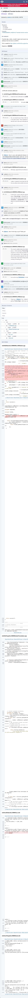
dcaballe (6, 27)
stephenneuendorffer (21, 74)
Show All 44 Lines (17, 932)
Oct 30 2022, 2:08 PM (8, 56)
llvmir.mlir (11, 338)
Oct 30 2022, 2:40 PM (8, 83)
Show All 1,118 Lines (18, 939)
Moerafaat (18, 62)
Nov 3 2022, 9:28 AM (8, 175)
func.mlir (11, 334)
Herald (5, 58)
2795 (5, 194)
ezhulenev (18, 268)
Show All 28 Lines (17, 632)
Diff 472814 (21, 129)
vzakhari (9, 17)
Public (11, 13)
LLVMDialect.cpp (12, 325)
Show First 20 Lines (9, 349)
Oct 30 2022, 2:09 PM (8, 79)
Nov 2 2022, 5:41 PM (8, 131)
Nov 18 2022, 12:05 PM (9, 293)
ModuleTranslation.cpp (14, 329)
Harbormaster (7, 81)
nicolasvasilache (8, 29)
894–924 (6, 96)
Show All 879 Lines (18, 639)
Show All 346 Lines (17, 809)
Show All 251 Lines (18, 816)
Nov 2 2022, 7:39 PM (8, 152)
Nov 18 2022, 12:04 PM (9, 284)
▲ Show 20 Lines (9, 397)
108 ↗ (5, 102)
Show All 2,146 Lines (18, 349)
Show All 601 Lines (18, 397)
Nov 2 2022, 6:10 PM (8, 147)
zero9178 (23, 62)
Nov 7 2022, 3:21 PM (8, 224)
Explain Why (6, 283)
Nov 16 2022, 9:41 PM (8, 237)
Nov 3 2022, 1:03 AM (8, 164)
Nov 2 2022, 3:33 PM (8, 127)
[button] (26, 1)
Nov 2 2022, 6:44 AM (8, 87)
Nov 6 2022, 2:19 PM (8, 189)
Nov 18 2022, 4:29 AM (8, 269)
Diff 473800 (21, 207)
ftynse (5, 26)
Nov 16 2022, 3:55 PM (8, 228)
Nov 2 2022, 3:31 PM (8, 112)
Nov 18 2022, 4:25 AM (8, 241)
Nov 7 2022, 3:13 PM (8, 209)
